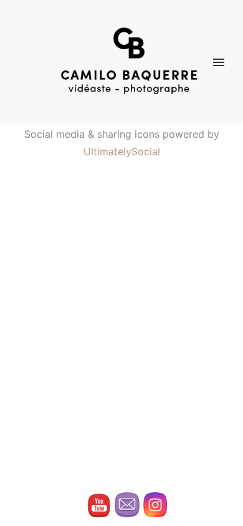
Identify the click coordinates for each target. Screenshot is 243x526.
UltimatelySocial (121, 151)
